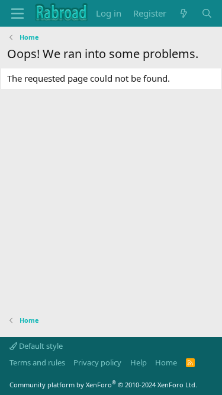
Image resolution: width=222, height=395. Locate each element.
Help (138, 362)
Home (166, 362)
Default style (40, 346)
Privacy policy (97, 362)
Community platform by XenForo (103, 384)
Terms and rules (37, 362)
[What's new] (183, 13)
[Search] (206, 13)
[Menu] (17, 13)
